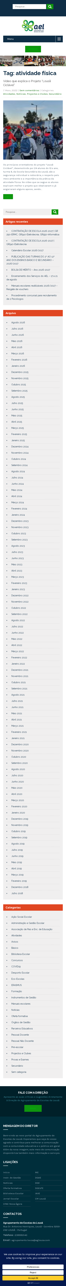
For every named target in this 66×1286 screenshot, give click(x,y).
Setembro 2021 (19, 688)
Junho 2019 (17, 856)
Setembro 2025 (19, 390)
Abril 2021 (16, 719)
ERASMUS (16, 985)
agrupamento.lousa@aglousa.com (31, 1240)
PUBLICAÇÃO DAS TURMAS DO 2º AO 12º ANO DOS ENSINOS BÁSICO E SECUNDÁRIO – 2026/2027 (30, 260)
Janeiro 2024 (18, 515)
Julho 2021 (17, 701)
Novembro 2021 (19, 676)
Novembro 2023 (20, 527)
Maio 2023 (16, 564)
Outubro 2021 (18, 682)
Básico (14, 948)
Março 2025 (17, 428)
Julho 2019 (17, 850)
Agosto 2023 (18, 546)
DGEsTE (39, 1188)
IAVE (37, 1193)
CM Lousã (40, 1198)
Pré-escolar (17, 1047)
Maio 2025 (16, 415)
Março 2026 (17, 353)
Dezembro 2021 (19, 670)
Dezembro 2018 (19, 887)
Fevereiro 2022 (19, 657)
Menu (10, 38)
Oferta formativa (19, 1016)
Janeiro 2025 (18, 440)
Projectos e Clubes (37, 93)
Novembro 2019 (19, 825)
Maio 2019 (16, 862)
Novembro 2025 (19, 378)
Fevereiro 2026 (19, 359)
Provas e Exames (20, 1059)
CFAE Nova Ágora (12, 1203)
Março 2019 (17, 874)
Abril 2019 (16, 868)
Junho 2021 (17, 707)
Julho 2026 (17, 328)
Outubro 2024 (18, 459)
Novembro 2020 (20, 750)
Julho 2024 (17, 477)
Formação (16, 991)
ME (37, 1172)
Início (6, 1172)
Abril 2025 (16, 421)
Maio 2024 (16, 490)
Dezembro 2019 (19, 819)
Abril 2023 (16, 570)
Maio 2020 (16, 788)
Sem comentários (29, 90)
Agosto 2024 (18, 471)
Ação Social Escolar (21, 917)
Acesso (33, 49)
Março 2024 (17, 502)
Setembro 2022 (19, 614)
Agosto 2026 (18, 322)
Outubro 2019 (18, 831)
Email (33, 1108)
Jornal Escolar (11, 1198)
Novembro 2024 (20, 453)
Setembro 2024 (19, 465)
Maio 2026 (16, 341)
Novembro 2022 (20, 601)
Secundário (55, 93)
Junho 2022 (17, 632)
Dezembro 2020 (20, 744)
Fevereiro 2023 (19, 583)
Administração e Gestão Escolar (27, 923)
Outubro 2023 (18, 533)
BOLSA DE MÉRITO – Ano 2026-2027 (30, 270)
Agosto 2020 (18, 769)
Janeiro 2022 (18, 663)
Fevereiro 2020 (19, 806)
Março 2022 (17, 651)
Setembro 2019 (19, 837)
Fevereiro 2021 (19, 732)
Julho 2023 (17, 552)
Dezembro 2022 (20, 595)
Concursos (17, 960)
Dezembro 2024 (20, 446)
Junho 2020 (17, 781)
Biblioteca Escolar (20, 954)
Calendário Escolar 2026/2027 (27, 250)
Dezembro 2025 (19, 372)
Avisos (14, 941)
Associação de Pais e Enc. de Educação (31, 929)
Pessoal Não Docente (22, 1041)
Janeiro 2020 (18, 812)
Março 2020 (17, 800)
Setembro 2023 (19, 539)
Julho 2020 (17, 775)
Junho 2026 (17, 335)
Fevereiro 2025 (19, 434)
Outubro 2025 (18, 384)
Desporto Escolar (20, 972)
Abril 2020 (16, 794)
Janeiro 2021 (18, 738)
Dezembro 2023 (20, 521)
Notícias (21, 93)
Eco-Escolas (17, 979)
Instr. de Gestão (12, 1177)
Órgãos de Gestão (20, 1022)
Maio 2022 (16, 639)
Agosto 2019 (18, 843)
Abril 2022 (16, 645)
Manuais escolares (20, 1003)
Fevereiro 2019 (19, 881)
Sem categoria (18, 1072)
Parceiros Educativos (22, 1028)
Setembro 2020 (19, 763)
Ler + (8, 197)
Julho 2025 (17, 403)
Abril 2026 (16, 347)
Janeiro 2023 (18, 589)
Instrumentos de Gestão (23, 997)
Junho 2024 (17, 484)
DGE (37, 1182)
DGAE (38, 1177)
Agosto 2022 (18, 620)
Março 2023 (17, 577)
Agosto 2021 (18, 695)
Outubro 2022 (18, 608)
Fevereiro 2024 (19, 508)
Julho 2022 (17, 626)
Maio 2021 (16, 713)
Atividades (9, 93)
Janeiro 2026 (18, 366)
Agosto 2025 (18, 397)
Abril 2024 (16, 496)
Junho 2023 (17, 558)
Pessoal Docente (20, 1035)
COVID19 (16, 966)
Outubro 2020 (18, 757)
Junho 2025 (17, 409)
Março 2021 (17, 726)
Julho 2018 (17, 893)
